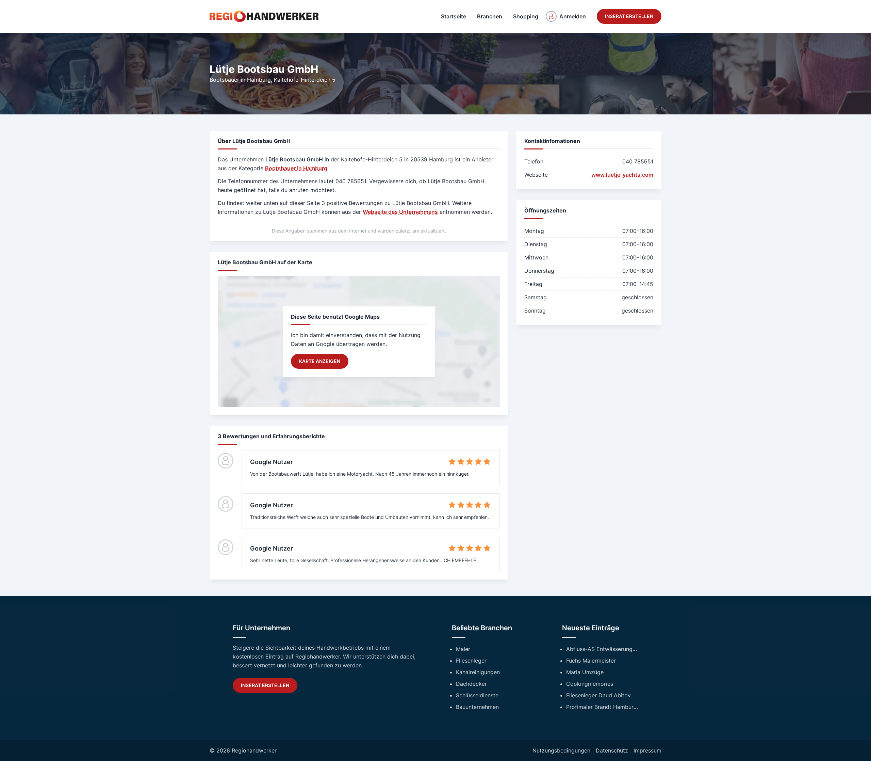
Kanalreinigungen (478, 672)
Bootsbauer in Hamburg (240, 79)
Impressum (647, 750)
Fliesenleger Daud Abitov (598, 695)
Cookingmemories (589, 683)
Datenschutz (612, 750)
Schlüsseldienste (477, 695)
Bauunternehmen (477, 706)
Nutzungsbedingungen (561, 750)
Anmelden (572, 16)
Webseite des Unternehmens (400, 211)
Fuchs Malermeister (591, 660)
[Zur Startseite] (264, 16)
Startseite (453, 16)
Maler (463, 649)
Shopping (525, 16)
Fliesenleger (471, 660)
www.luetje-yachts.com (622, 174)
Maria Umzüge (585, 672)
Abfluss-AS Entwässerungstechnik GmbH (602, 649)
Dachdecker (471, 683)
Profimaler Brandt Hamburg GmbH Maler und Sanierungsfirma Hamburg (602, 706)
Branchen (489, 16)
